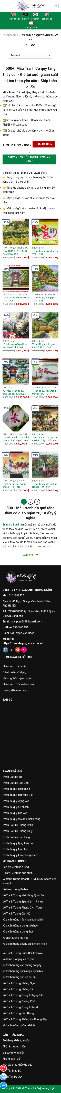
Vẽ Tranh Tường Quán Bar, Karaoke (23, 953)
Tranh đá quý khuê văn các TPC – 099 (16, 299)
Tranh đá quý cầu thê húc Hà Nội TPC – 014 (44, 485)
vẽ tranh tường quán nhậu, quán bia (23, 971)
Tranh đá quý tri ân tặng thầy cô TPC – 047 (44, 392)
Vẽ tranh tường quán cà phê (18, 959)
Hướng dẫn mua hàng (15, 690)
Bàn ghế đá (47, 19)
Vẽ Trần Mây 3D (12, 1070)
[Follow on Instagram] (5, 650)
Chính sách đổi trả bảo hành (19, 684)
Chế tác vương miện (14, 1046)
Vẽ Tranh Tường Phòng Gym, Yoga (22, 907)
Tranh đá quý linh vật (15, 813)
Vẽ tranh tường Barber (15, 889)
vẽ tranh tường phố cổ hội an (19, 977)
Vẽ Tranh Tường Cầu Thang (18, 1013)
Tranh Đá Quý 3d (12, 777)
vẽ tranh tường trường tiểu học (20, 925)
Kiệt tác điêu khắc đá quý (17, 1064)
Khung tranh (31, 27)
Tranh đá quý (14, 19)
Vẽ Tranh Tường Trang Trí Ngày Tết (23, 995)
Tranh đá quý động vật (16, 801)
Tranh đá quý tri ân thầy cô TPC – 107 (45, 252)
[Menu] (5, 6)
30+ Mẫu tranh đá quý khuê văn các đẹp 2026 (14, 392)
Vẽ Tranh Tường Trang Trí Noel (20, 1007)
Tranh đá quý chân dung (16, 789)
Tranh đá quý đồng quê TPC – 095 (43, 299)
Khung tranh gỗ (11, 1058)
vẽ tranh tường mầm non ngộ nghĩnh (23, 919)
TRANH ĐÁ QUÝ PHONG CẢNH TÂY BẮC (15, 252)
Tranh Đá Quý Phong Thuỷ (18, 831)
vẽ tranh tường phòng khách (19, 1025)
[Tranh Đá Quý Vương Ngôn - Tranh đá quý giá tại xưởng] (30, 6)
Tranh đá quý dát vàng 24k (18, 794)
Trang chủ (10, 35)
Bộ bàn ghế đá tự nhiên (16, 1040)
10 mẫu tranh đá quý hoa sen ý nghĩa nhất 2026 (15, 346)
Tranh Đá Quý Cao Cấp (16, 783)
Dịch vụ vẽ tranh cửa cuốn (18, 873)
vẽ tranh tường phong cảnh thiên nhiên (25, 943)
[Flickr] (24, 650)
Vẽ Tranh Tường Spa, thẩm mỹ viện (23, 901)
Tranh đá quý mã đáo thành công (21, 819)
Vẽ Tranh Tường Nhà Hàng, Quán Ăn (23, 895)
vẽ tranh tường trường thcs (18, 931)
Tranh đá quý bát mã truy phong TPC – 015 (15, 485)
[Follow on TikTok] (12, 650)
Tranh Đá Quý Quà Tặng (16, 837)
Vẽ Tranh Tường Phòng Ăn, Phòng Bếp (25, 1019)
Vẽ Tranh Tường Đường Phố (19, 1001)
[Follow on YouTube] (18, 650)
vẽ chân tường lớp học (15, 937)
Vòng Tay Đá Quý (13, 1076)
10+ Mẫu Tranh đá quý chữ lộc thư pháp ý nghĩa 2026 (16, 439)
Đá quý (25, 19)
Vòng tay (35, 19)
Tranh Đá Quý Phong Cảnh (18, 825)
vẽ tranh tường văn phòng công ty (22, 965)
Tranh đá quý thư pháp (15, 849)
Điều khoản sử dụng (14, 672)
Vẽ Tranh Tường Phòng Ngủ (19, 983)
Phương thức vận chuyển (17, 678)
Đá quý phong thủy (13, 1052)
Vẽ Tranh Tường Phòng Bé (18, 989)
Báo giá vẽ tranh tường (16, 867)
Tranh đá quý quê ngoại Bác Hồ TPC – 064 (43, 346)
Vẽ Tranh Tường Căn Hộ (16, 913)
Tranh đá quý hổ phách (16, 807)
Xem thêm (29, 554)
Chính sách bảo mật (14, 666)
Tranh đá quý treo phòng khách (20, 855)
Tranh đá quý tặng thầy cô (18, 843)
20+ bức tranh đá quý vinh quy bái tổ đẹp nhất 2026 (45, 439)
